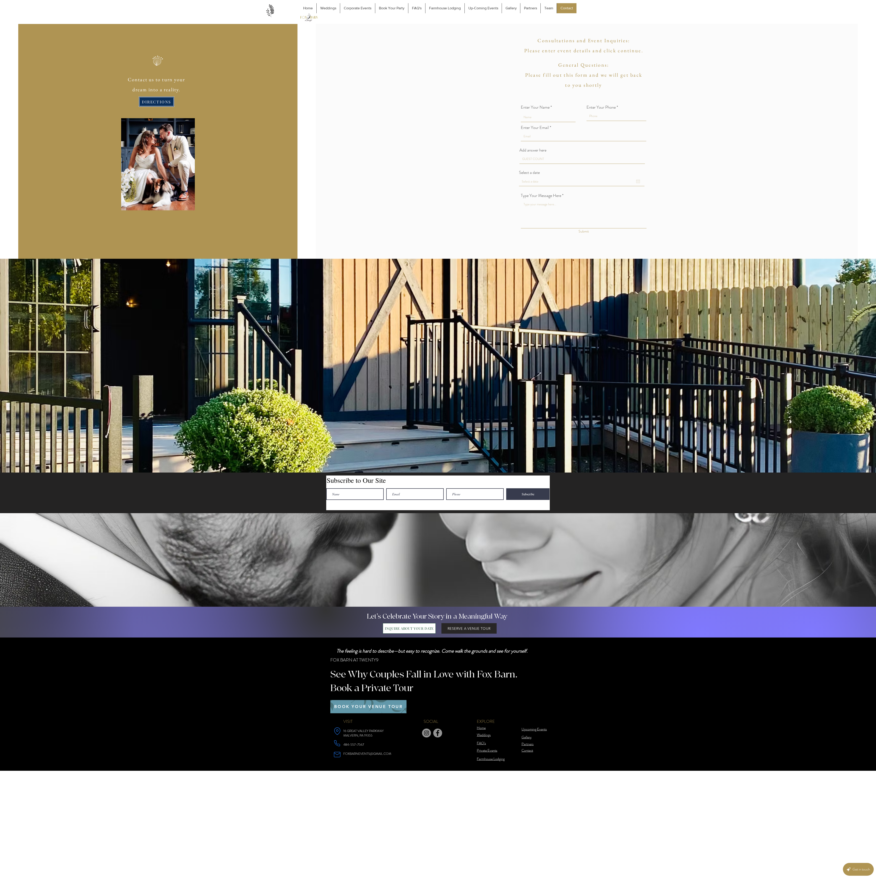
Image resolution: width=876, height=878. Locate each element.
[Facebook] (437, 733)
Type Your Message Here (541, 195)
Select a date (529, 172)
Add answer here (532, 150)
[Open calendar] (638, 181)
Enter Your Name (535, 107)
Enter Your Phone (601, 107)
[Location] (337, 731)
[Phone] (337, 743)
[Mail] (337, 754)
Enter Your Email (535, 127)
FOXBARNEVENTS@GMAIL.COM (367, 753)
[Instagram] (426, 733)
